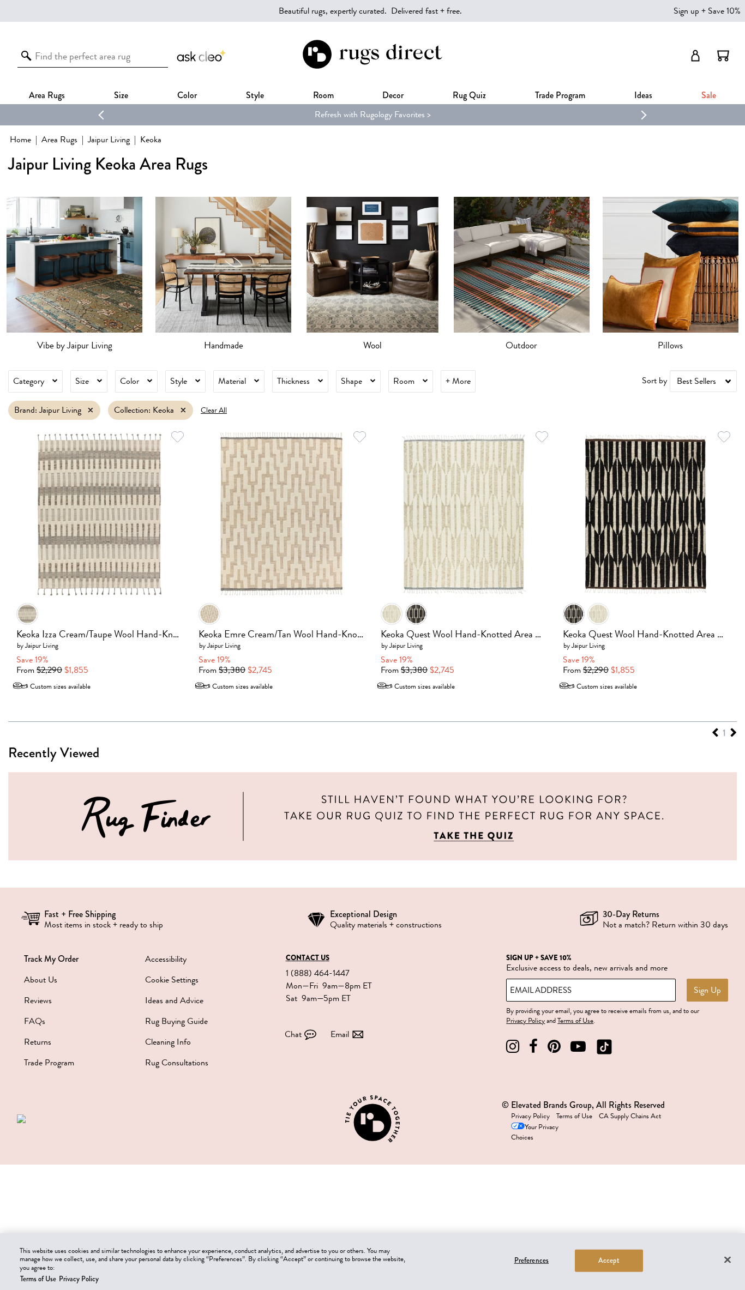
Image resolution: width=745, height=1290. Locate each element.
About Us (40, 979)
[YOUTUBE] (578, 1046)
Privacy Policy (525, 1021)
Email (340, 1034)
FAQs (34, 1021)
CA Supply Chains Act (630, 1116)
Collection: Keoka (144, 410)
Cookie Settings (172, 979)
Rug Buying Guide (176, 1021)
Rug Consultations (176, 1062)
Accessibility (166, 959)
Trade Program (560, 95)
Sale (708, 95)
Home (20, 139)
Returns (37, 1041)
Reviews (38, 1000)
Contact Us (307, 958)
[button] (723, 56)
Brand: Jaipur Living (47, 410)
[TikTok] (604, 1046)
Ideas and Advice (174, 1000)
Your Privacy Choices (534, 1132)
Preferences (531, 1260)
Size (82, 381)
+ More (458, 381)
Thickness (293, 381)
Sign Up (707, 990)
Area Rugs (47, 95)
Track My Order (51, 959)
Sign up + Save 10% (707, 10)
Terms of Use (575, 1021)
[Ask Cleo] (202, 56)
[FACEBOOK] (533, 1046)
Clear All (214, 410)
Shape (351, 381)
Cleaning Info (168, 1041)
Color (129, 381)
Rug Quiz (469, 95)
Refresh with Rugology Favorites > (373, 114)
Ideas (643, 95)
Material (232, 381)
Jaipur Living (109, 139)
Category (28, 381)
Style (255, 95)
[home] (372, 67)
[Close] (728, 1259)
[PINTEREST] (554, 1046)
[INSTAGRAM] (512, 1046)
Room (403, 381)
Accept (609, 1260)
